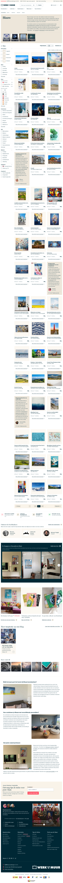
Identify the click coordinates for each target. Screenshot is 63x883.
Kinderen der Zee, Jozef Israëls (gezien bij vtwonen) (22, 169)
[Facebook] (11, 858)
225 (39, 506)
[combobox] (26, 5)
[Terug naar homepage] (8, 5)
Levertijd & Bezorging (23, 824)
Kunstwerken (4, 8)
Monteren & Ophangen (10, 826)
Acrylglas (35, 748)
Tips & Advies (38, 8)
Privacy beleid (45, 874)
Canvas (36, 30)
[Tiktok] (15, 858)
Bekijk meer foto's (55, 546)
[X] (13, 858)
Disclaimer (27, 874)
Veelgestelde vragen (9, 822)
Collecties (12, 8)
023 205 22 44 (20, 818)
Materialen (29, 8)
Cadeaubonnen (22, 826)
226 (42, 506)
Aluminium (42, 30)
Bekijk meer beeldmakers (54, 524)
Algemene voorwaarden (19, 874)
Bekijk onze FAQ (23, 183)
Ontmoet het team (38, 824)
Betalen (6, 824)
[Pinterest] (10, 858)
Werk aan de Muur (52, 832)
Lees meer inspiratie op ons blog (52, 626)
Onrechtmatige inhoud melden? (36, 874)
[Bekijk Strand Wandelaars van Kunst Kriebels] (17, 562)
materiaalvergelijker (50, 771)
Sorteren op (58, 45)
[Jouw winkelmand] (61, 5)
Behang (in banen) (50, 747)
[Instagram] (8, 858)
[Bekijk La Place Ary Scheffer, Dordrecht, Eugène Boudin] (53, 559)
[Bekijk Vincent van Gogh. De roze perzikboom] (30, 560)
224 (35, 506)
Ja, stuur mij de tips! (33, 793)
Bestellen (21, 822)
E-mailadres (30, 787)
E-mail (27, 818)
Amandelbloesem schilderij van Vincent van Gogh (38, 25)
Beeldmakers (21, 8)
